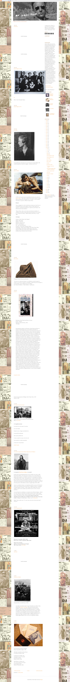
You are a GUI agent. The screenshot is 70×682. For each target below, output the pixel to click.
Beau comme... (16, 258)
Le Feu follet (52, 108)
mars (47, 184)
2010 (47, 144)
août (47, 177)
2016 (47, 135)
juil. (47, 178)
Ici (14, 97)
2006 (47, 190)
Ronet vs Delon (16, 170)
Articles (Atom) (20, 672)
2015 (47, 136)
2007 (47, 189)
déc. (47, 148)
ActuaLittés (35, 497)
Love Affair (15, 130)
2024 (47, 123)
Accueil (28, 670)
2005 (47, 192)
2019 (47, 130)
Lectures (15, 291)
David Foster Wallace (23, 472)
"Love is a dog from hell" (18, 508)
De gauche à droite (49, 164)
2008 (47, 147)
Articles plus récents (17, 670)
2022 (47, 126)
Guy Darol (18, 420)
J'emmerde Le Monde (17, 577)
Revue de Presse (48, 85)
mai (47, 181)
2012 (47, 141)
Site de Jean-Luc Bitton (49, 87)
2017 (47, 133)
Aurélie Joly (49, 194)
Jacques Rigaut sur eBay (18, 68)
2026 (47, 120)
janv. (47, 187)
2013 (47, 139)
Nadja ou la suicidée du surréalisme (51, 94)
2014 (47, 138)
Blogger (41, 679)
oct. (47, 151)
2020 (47, 129)
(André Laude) (16, 445)
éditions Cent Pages (23, 607)
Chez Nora (48, 172)
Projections (16, 26)
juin (47, 180)
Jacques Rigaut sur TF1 (17, 106)
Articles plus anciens (39, 670)
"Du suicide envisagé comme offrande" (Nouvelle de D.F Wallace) (24, 451)
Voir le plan (23, 545)
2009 (47, 145)
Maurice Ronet (18, 198)
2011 (47, 142)
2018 (47, 132)
